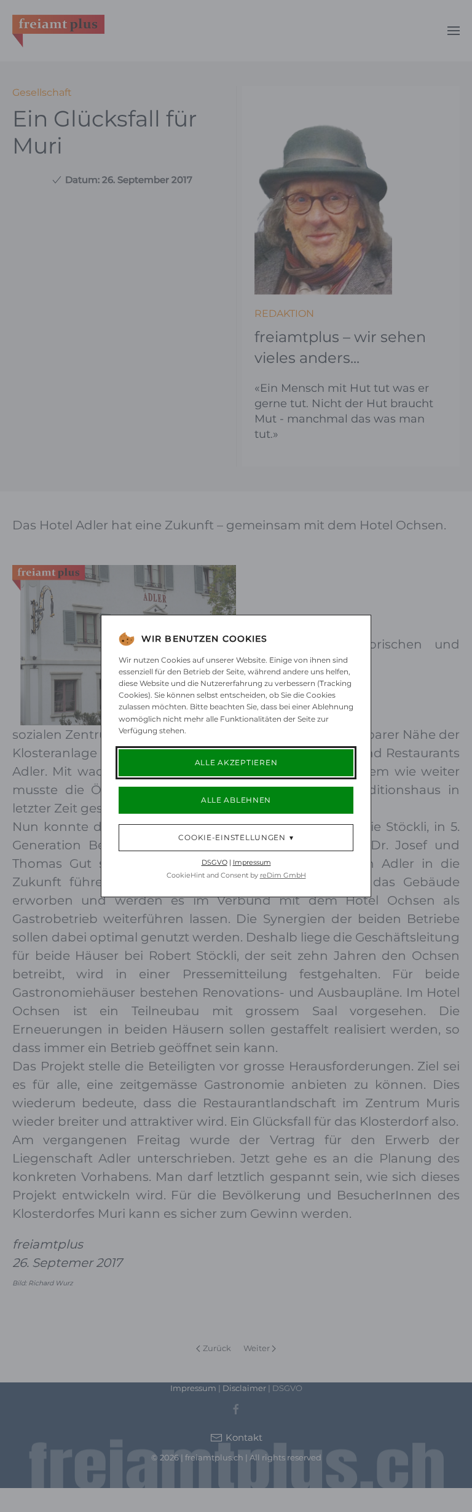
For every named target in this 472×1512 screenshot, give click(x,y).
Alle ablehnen (236, 800)
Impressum (252, 862)
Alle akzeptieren (236, 762)
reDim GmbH (283, 875)
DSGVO (214, 862)
